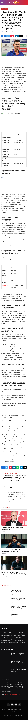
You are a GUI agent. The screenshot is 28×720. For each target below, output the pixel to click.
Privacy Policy (6, 709)
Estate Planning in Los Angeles (18, 669)
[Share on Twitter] (8, 36)
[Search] (26, 2)
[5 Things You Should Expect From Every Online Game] (5, 655)
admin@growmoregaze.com (12, 694)
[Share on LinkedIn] (17, 36)
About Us (21, 709)
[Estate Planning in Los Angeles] (5, 671)
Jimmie (7, 31)
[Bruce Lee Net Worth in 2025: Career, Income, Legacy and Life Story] (14, 541)
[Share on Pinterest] (12, 36)
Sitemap (14, 711)
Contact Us (14, 709)
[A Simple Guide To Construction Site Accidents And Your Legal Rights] (5, 663)
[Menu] (2, 2)
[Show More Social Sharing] (25, 36)
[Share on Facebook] (3, 36)
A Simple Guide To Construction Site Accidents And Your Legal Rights (18, 663)
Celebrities (4, 8)
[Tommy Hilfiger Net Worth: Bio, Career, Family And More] (14, 518)
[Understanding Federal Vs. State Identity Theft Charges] (6, 592)
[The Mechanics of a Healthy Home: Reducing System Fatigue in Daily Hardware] (6, 600)
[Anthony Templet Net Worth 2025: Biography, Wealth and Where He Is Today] (14, 563)
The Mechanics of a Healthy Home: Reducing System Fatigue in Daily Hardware (18, 600)
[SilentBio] (14, 2)
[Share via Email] (21, 36)
